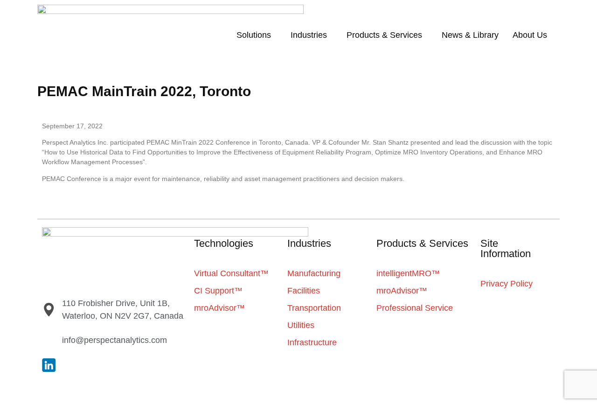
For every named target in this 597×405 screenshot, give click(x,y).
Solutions (253, 35)
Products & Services (384, 35)
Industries (309, 35)
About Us (530, 35)
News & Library (470, 35)
